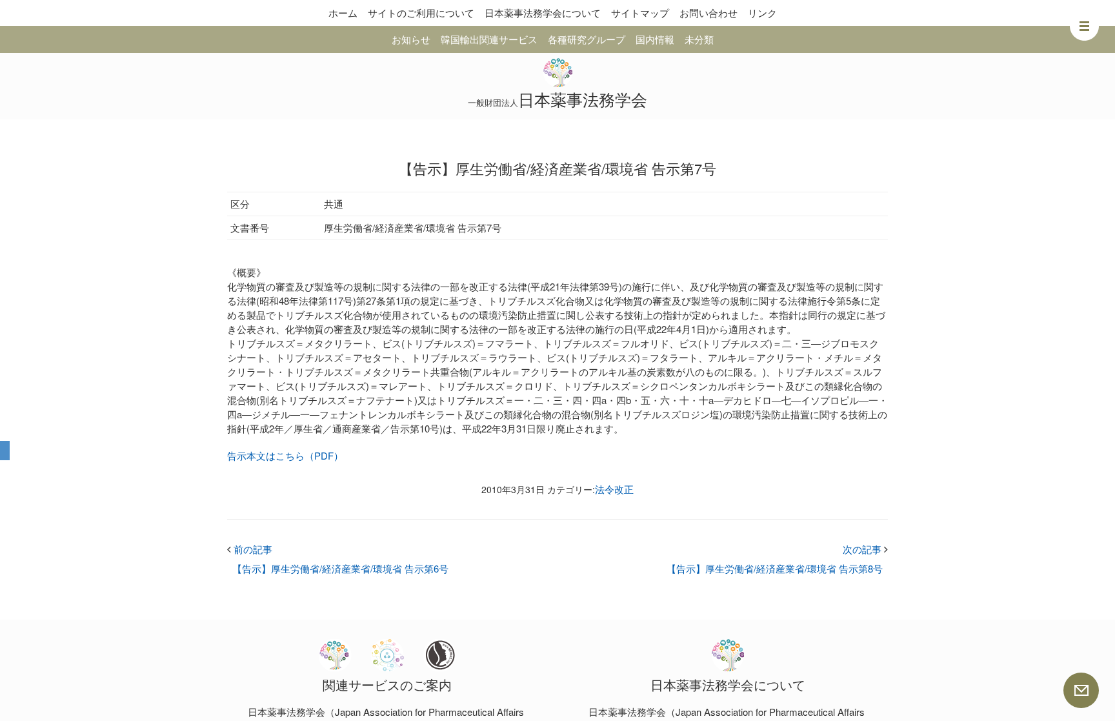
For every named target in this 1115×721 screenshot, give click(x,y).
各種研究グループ (586, 39)
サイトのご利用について (421, 12)
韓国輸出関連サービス (489, 39)
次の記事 (865, 549)
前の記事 (249, 549)
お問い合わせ (708, 12)
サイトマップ (640, 12)
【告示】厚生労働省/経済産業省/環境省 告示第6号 (340, 568)
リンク (762, 12)
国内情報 (655, 39)
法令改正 (614, 489)
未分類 (699, 39)
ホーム (342, 12)
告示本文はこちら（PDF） (285, 455)
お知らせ (411, 39)
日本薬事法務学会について (543, 12)
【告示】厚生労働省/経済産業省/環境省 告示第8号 (775, 568)
